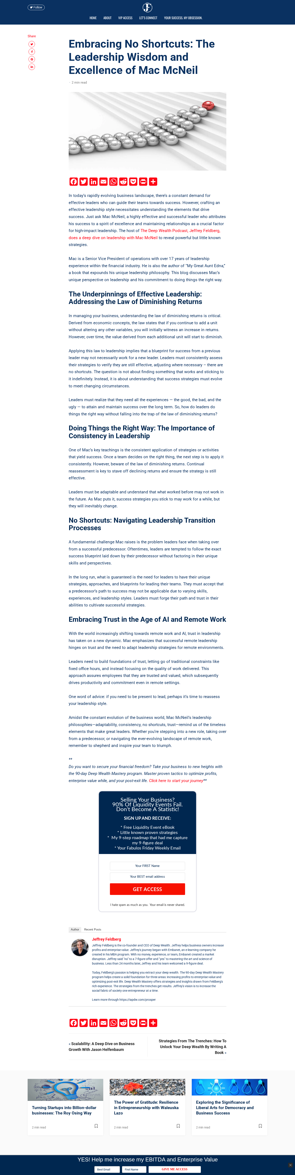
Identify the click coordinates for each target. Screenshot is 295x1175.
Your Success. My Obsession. (183, 17)
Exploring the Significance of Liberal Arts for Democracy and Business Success (225, 1108)
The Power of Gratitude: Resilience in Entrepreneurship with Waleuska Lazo (146, 1108)
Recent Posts (92, 929)
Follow (37, 7)
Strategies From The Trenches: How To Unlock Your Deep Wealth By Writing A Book (192, 1047)
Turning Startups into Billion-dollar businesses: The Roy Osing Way (64, 1110)
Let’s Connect (148, 17)
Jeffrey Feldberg (106, 939)
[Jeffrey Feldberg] (80, 947)
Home (93, 17)
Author (75, 929)
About (107, 17)
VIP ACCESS (125, 17)
